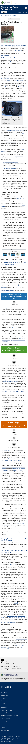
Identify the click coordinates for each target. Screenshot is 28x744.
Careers (3, 703)
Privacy (18, 736)
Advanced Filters (9, 61)
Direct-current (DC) (6, 450)
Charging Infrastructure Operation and (14, 551)
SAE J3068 (13, 564)
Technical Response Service (13, 662)
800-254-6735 (10, 663)
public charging (18, 50)
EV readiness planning (10, 86)
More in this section (14, 18)
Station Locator (15, 666)
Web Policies (15, 738)
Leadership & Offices (6, 695)
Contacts (25, 12)
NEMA (17, 316)
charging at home (5, 55)
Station (7, 58)
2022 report (15, 590)
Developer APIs (5, 669)
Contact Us (3, 700)
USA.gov (3, 727)
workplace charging (5, 51)
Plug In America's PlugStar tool (10, 162)
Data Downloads (16, 668)
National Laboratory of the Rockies (18, 617)
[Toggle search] (26, 8)
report (15, 603)
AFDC (2, 15)
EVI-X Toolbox (21, 86)
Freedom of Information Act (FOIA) (9, 715)
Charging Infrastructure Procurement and (13, 539)
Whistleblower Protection (7, 741)
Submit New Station (11, 142)
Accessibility (11, 736)
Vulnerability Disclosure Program (8, 739)
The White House (5, 730)
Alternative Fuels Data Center (9, 8)
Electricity (14, 15)
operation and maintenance (7, 290)
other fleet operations (21, 639)
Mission (3, 698)
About (19, 12)
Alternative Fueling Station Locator (15, 130)
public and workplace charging (10, 381)
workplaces (9, 80)
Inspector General (5, 718)
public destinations (19, 80)
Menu (4, 12)
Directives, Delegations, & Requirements (10, 713)
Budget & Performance (6, 710)
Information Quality (5, 738)
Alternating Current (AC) (8, 308)
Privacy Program (4, 721)
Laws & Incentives (5, 668)
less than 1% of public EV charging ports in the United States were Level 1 (13, 340)
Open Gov (3, 736)
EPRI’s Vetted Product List (9, 168)
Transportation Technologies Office (14, 680)
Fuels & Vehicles (8, 15)
